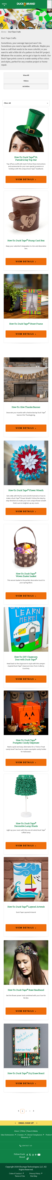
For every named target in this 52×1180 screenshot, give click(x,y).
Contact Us (27, 1146)
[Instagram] (33, 1155)
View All (26, 75)
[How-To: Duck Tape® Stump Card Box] (26, 213)
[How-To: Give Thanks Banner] (26, 379)
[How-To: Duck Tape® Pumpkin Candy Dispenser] (26, 712)
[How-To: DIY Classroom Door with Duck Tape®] (26, 629)
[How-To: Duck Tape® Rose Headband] (26, 962)
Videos (26, 81)
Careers (21, 1135)
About (16, 1131)
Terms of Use (20, 1176)
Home (3, 32)
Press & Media (32, 1131)
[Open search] (49, 4)
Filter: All (7, 103)
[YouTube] (39, 1155)
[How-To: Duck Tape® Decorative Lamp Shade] (26, 796)
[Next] (34, 1111)
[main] (26, 593)
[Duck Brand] (26, 4)
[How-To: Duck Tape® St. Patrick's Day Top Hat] (26, 130)
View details (25, 179)
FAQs (23, 1131)
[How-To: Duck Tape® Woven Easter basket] (26, 546)
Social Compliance (35, 1135)
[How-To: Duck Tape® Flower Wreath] (26, 463)
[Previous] (18, 1111)
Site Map (33, 1176)
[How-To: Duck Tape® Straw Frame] (26, 296)
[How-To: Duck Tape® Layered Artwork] (26, 879)
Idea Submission (7, 1135)
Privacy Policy (34, 1174)
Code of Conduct (15, 1174)
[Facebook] (27, 1155)
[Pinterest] (35, 1155)
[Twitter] (30, 1155)
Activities (26, 86)
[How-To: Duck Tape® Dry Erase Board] (26, 1046)
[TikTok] (28, 1158)
